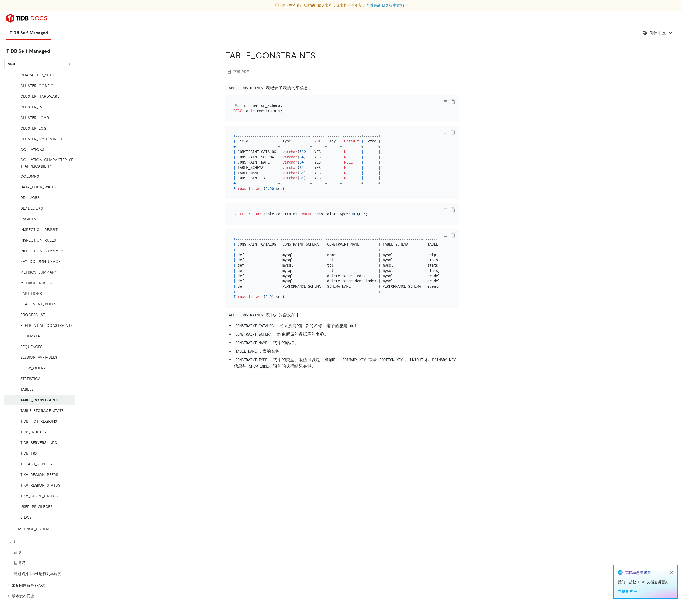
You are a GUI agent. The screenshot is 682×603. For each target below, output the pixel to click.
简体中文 (657, 32)
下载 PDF (241, 72)
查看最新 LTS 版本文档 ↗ (386, 5)
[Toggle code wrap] (445, 101)
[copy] (453, 101)
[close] (671, 572)
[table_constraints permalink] (319, 55)
